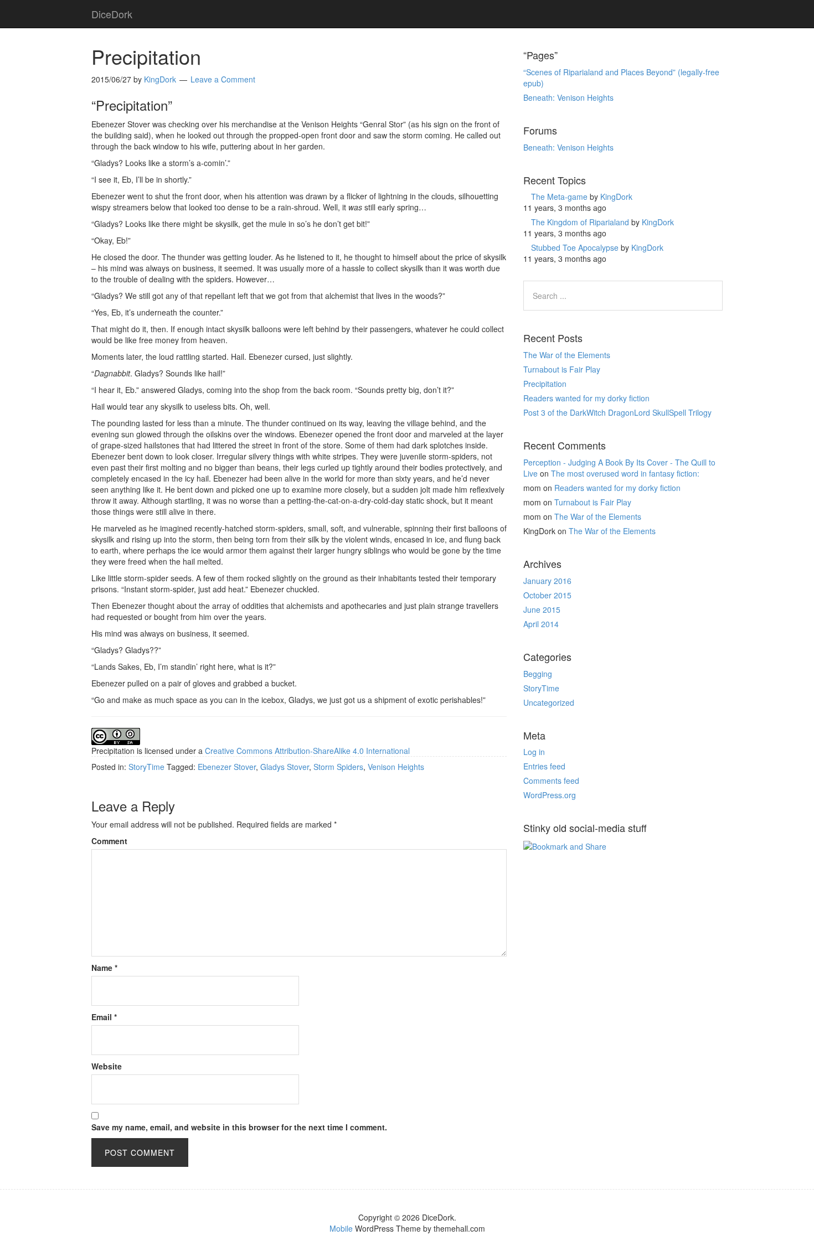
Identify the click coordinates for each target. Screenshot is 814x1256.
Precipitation (544, 383)
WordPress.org (549, 794)
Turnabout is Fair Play (561, 369)
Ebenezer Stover (227, 766)
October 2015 (547, 595)
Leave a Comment (222, 79)
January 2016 (547, 580)
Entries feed (544, 766)
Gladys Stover (284, 766)
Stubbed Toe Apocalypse (575, 247)
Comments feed (551, 780)
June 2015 (541, 609)
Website (106, 1066)
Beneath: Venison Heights (568, 97)
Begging (537, 673)
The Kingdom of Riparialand (580, 222)
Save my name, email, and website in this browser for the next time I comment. (239, 1127)
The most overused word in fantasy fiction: (625, 473)
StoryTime (146, 766)
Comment (109, 840)
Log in (534, 751)
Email (104, 1016)
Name (104, 967)
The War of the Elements (566, 354)
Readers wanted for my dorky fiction (586, 398)
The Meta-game (559, 196)
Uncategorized (548, 702)
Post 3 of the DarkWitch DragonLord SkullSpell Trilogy (617, 412)
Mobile (341, 1228)
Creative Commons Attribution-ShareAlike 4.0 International (307, 750)
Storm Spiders (338, 766)
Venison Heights (396, 766)
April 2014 (541, 623)
